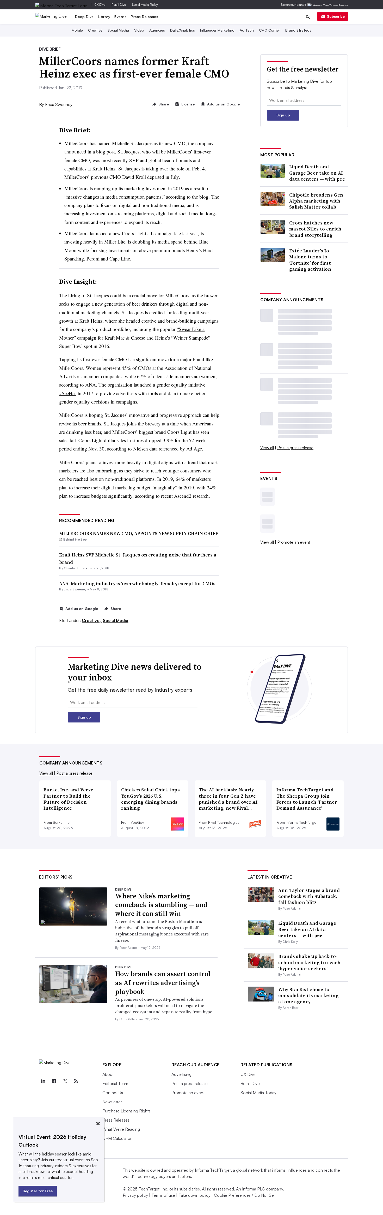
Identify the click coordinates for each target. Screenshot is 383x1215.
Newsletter (112, 1101)
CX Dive (100, 5)
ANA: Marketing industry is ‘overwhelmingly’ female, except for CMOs (137, 583)
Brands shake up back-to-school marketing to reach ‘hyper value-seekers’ (309, 962)
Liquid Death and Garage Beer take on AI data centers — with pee (317, 173)
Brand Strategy (298, 30)
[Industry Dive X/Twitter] (65, 1081)
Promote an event (293, 542)
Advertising (181, 1074)
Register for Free (38, 1191)
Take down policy (194, 1195)
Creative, (92, 620)
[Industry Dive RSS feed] (76, 1081)
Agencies (157, 30)
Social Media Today (145, 5)
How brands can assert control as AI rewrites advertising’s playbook (163, 982)
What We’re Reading (121, 1129)
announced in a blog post (89, 151)
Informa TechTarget (213, 1170)
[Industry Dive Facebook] (54, 1081)
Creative (95, 30)
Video (139, 30)
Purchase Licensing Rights (126, 1110)
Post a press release (295, 447)
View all (267, 447)
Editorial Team (115, 1083)
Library (104, 16)
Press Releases (144, 16)
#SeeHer (67, 393)
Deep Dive (84, 16)
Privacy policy (135, 1195)
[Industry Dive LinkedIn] (43, 1081)
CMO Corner (269, 30)
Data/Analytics (182, 30)
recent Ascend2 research (185, 496)
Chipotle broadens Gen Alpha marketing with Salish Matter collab (316, 201)
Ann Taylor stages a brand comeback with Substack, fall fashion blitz (309, 896)
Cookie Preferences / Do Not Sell (244, 1195)
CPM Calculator (117, 1138)
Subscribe (336, 16)
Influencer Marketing (217, 30)
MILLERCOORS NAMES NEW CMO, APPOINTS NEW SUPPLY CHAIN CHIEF (138, 533)
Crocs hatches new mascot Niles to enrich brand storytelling (315, 229)
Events (120, 16)
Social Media (118, 30)
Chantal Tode (74, 568)
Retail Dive (119, 5)
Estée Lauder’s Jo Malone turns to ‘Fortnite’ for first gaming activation (310, 260)
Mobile (77, 30)
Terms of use (163, 1195)
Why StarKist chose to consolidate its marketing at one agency (308, 995)
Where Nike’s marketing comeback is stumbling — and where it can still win (161, 904)
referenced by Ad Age (180, 448)
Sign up (283, 115)
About (108, 1074)
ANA (90, 384)
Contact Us (112, 1092)
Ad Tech (247, 30)
